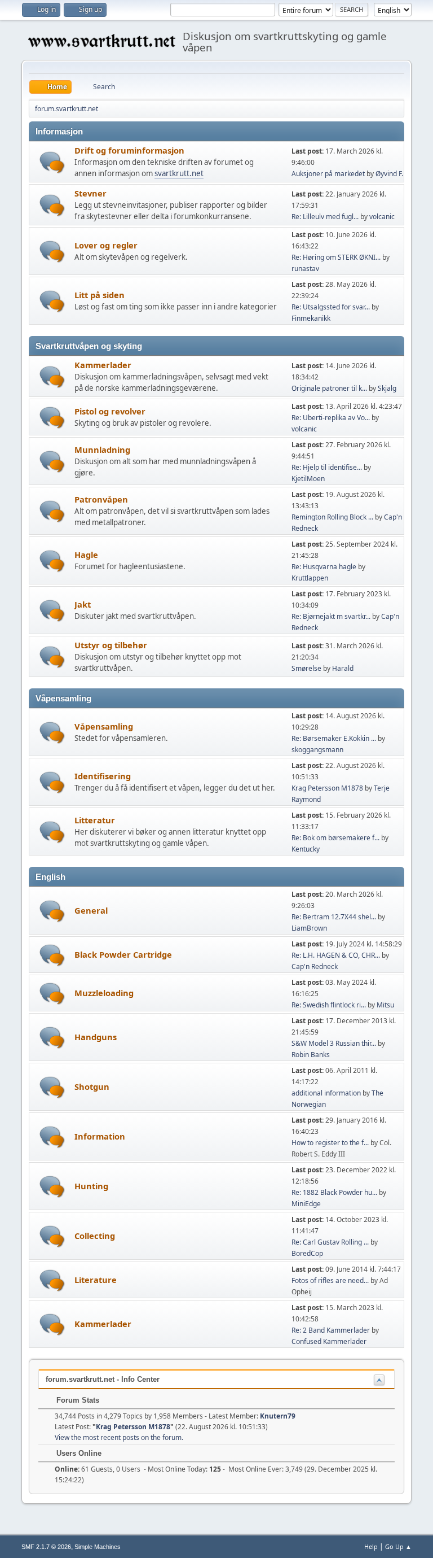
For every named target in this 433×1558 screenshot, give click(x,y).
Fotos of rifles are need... (330, 1280)
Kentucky (305, 849)
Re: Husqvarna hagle (323, 566)
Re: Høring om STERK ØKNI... (336, 257)
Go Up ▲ (398, 1546)
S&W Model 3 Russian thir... (333, 1043)
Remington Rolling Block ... (332, 517)
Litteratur (94, 820)
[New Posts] (52, 162)
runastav (305, 268)
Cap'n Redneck (314, 966)
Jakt (82, 604)
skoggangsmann (317, 749)
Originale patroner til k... (329, 388)
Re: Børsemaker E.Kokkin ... (333, 738)
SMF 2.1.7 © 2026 (46, 1546)
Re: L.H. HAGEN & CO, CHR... (335, 955)
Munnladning (102, 449)
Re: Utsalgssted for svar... (330, 307)
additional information (326, 1093)
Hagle (86, 554)
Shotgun (91, 1086)
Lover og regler (106, 245)
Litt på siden (99, 294)
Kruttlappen (309, 578)
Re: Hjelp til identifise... (326, 467)
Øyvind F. (389, 173)
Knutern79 (277, 1416)
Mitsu (385, 1005)
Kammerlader (102, 364)
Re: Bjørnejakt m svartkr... (330, 616)
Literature (95, 1279)
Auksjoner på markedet (328, 173)
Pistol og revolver (109, 411)
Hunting (91, 1186)
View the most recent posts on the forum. (119, 1437)
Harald (343, 668)
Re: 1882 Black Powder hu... (334, 1192)
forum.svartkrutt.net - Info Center (103, 1379)
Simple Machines (97, 1546)
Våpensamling (103, 726)
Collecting (94, 1235)
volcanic (382, 216)
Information (99, 1136)
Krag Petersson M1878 (327, 788)
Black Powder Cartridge (123, 954)
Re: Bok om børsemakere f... (335, 838)
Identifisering (102, 776)
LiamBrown (309, 928)
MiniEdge (306, 1203)
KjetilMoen (308, 478)
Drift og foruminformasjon (129, 150)
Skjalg (387, 388)
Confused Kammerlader (328, 1341)
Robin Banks (310, 1054)
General (91, 910)
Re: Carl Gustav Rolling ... (330, 1242)
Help (371, 1546)
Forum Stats (76, 1400)
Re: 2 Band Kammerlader (330, 1330)
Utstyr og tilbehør (110, 645)
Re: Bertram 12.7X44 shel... (333, 917)
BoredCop (307, 1253)
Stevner (90, 193)
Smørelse (306, 668)
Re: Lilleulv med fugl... (325, 216)
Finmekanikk (310, 318)
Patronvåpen (101, 499)
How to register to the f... (330, 1142)
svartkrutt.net (179, 173)
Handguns (95, 1036)
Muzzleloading (104, 992)
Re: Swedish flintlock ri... (328, 1005)
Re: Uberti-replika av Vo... (330, 417)
